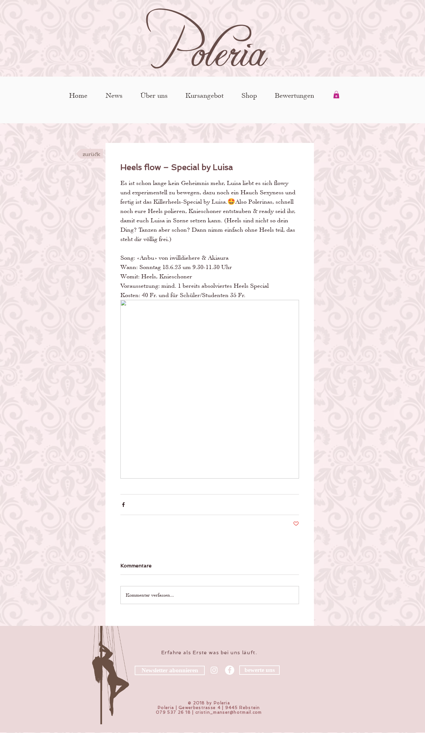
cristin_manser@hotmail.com (228, 712)
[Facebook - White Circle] (229, 670)
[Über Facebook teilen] (123, 505)
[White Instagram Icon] (214, 670)
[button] (336, 94)
